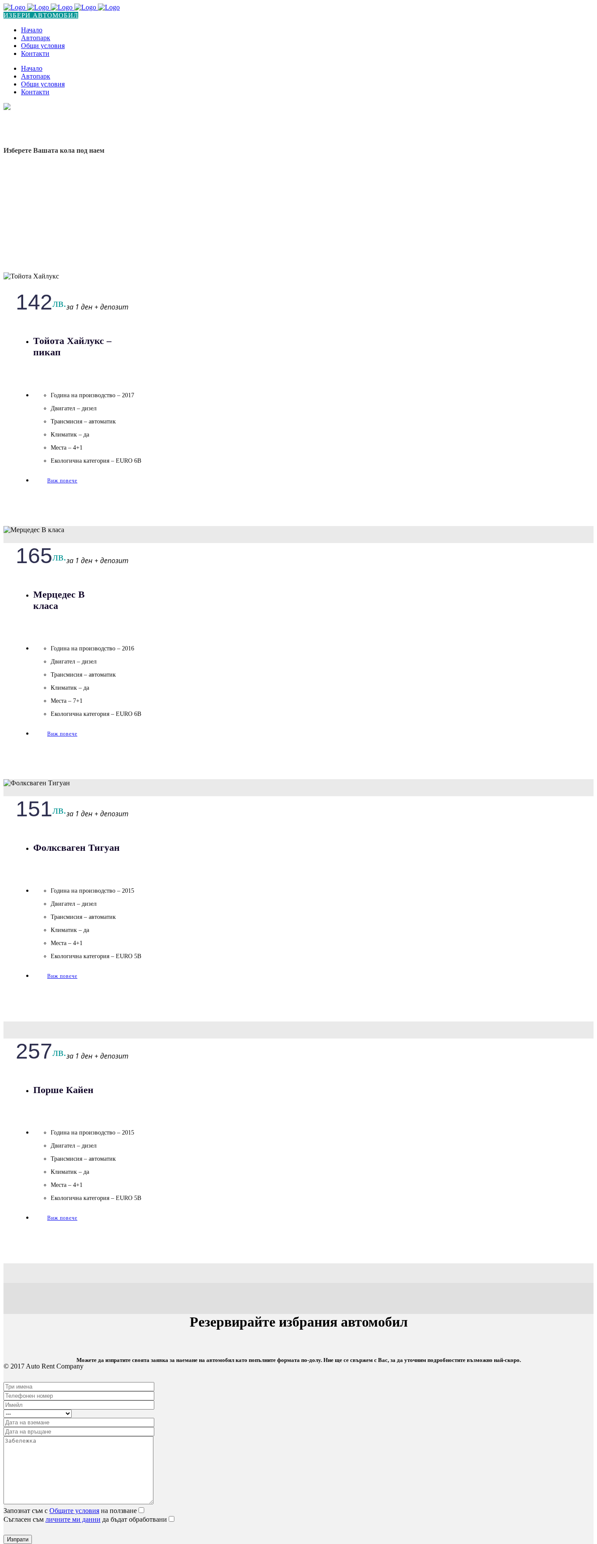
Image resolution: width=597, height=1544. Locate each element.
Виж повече (62, 481)
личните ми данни (73, 1519)
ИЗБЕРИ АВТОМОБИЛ (40, 15)
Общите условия (74, 1510)
